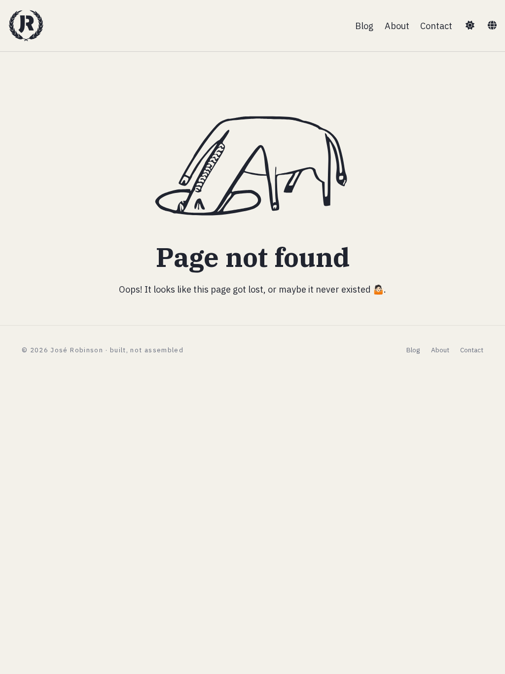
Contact (436, 25)
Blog (364, 25)
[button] (470, 26)
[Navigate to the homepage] (26, 25)
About (397, 25)
